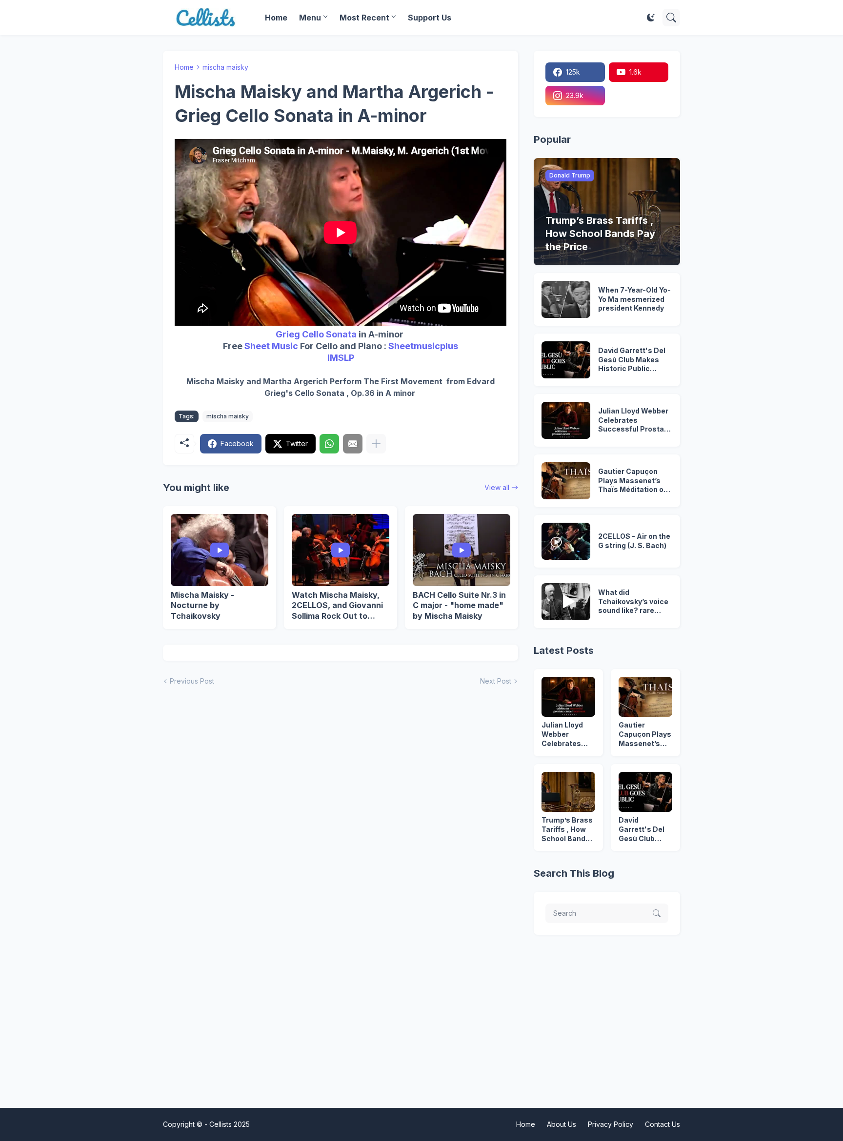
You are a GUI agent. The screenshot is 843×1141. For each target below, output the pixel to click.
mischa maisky (225, 67)
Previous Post (192, 681)
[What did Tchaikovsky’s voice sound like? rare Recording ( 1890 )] (566, 601)
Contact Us (662, 1124)
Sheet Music (271, 346)
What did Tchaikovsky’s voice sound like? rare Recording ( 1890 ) (633, 602)
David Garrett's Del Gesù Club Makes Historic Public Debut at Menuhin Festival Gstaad (631, 360)
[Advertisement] (421, 1019)
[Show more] (376, 443)
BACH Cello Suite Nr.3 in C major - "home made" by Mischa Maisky (459, 605)
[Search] (671, 17)
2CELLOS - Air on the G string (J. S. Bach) (634, 541)
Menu (310, 17)
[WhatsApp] (329, 443)
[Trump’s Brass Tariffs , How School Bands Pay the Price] (568, 792)
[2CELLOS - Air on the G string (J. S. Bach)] (566, 541)
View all (496, 487)
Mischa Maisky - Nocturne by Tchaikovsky (202, 605)
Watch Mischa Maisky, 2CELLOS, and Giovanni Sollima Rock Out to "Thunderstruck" (337, 606)
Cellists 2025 (229, 1124)
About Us (561, 1124)
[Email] (352, 443)
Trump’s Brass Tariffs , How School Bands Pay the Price (567, 830)
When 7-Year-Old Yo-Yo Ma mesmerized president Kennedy (634, 299)
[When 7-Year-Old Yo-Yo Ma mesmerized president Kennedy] (566, 299)
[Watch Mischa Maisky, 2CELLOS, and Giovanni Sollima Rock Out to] (340, 550)
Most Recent (364, 17)
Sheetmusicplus (423, 346)
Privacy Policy (610, 1124)
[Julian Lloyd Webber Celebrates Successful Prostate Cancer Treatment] (566, 420)
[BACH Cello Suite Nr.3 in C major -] (461, 550)
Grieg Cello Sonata (316, 334)
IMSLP (340, 358)
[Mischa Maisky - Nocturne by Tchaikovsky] (219, 550)
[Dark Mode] (651, 17)
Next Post (495, 681)
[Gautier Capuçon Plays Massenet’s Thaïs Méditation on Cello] (566, 480)
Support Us (429, 17)
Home (276, 17)
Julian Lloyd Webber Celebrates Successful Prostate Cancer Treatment (634, 420)
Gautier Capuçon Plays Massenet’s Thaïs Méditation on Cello (633, 481)
